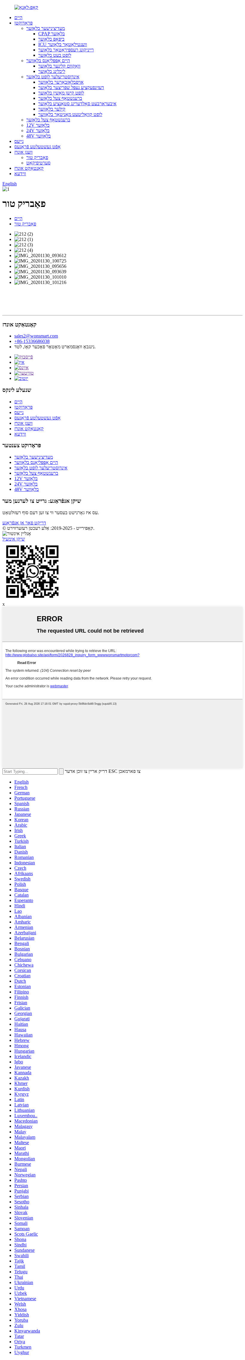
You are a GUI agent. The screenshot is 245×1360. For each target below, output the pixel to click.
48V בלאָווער (38, 135)
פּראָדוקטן (23, 22)
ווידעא (20, 173)
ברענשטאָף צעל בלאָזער (60, 98)
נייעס (19, 141)
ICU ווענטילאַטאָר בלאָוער (62, 44)
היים (18, 17)
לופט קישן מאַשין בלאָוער (61, 92)
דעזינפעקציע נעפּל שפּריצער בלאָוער (71, 87)
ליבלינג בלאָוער (51, 71)
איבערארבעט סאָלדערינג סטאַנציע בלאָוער (77, 103)
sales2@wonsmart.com (36, 335)
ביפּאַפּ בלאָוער (51, 39)
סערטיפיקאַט (38, 162)
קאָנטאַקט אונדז (29, 168)
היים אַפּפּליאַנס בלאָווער (48, 60)
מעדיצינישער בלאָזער (45, 28)
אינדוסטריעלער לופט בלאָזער (52, 76)
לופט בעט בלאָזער (54, 55)
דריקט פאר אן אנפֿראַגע (24, 522)
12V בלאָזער (38, 125)
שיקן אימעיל (13, 538)
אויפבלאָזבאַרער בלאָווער (61, 82)
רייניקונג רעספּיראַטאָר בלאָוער (66, 49)
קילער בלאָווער (51, 109)
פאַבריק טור (37, 157)
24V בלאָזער (38, 130)
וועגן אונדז (23, 152)
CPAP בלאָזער (51, 33)
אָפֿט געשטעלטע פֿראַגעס (37, 146)
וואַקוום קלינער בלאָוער (59, 65)
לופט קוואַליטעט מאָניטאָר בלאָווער (70, 114)
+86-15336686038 (32, 341)
